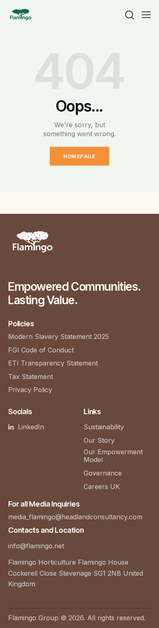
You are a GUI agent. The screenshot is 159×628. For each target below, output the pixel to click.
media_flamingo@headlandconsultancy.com (75, 517)
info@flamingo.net (36, 546)
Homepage (79, 156)
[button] (146, 14)
